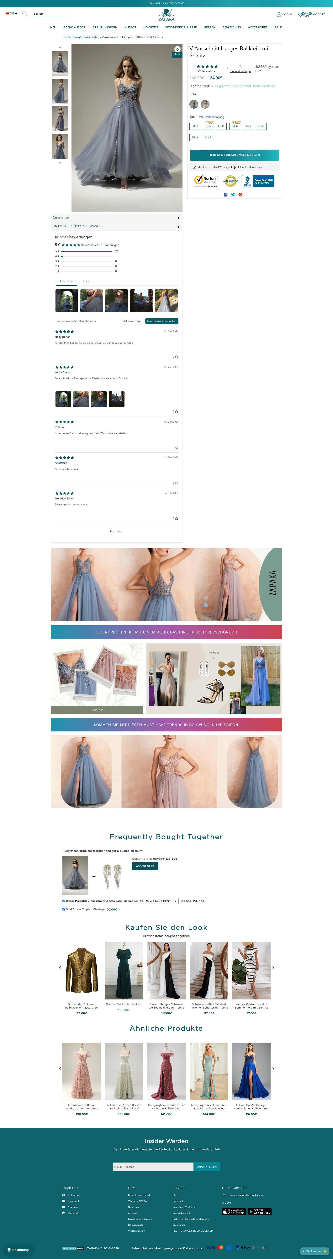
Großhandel (179, 1225)
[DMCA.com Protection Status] (73, 1248)
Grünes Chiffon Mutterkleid (124, 1004)
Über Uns (133, 1207)
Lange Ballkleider (86, 37)
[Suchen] (24, 12)
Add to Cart (145, 866)
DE (12, 13)
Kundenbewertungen (140, 1219)
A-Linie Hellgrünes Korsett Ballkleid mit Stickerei (124, 1106)
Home (65, 37)
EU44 (195, 138)
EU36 (221, 126)
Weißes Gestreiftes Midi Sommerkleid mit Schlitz (251, 1006)
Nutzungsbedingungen (158, 1248)
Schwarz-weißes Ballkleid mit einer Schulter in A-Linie (209, 1006)
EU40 (248, 126)
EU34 (208, 126)
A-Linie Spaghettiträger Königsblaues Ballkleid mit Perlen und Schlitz (251, 1106)
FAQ (174, 1195)
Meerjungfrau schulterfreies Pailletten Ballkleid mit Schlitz (166, 1106)
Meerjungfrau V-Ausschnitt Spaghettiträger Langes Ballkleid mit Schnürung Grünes (209, 1106)
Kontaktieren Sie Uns (140, 1195)
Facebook (73, 1201)
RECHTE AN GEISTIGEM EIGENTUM (192, 1231)
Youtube (72, 1207)
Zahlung (132, 1213)
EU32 (195, 126)
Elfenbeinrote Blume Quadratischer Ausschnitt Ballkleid (82, 1106)
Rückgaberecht (181, 1213)
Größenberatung (214, 117)
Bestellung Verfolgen (184, 1207)
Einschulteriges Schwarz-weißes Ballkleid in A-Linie (166, 1006)
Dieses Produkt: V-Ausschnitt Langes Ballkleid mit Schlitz (104, 900)
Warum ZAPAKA (137, 1201)
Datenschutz (192, 1248)
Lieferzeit (242, 167)
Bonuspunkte (135, 1225)
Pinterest (72, 1213)
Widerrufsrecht (136, 1231)
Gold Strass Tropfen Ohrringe (85, 909)
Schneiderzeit (204, 167)
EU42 (261, 126)
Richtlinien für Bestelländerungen (191, 1219)
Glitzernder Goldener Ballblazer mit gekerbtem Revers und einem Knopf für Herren (82, 1006)
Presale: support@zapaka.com (245, 1195)
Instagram (73, 1195)
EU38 (234, 126)
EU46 (208, 138)
